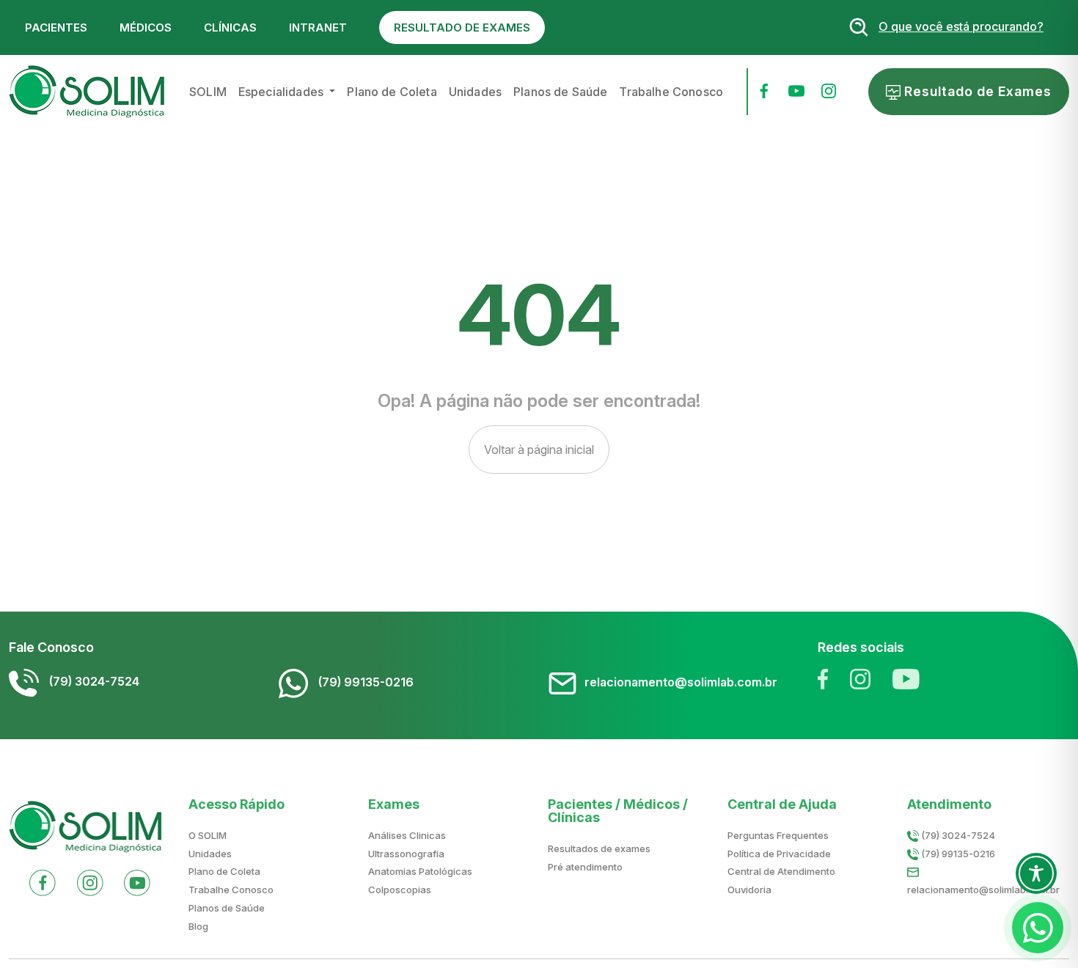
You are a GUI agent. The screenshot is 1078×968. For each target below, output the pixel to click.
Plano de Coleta (391, 91)
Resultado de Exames (976, 91)
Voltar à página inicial (539, 449)
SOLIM (208, 91)
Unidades (475, 91)
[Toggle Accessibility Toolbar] (1036, 873)
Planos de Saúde (560, 91)
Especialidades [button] (282, 91)
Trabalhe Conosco (671, 91)
